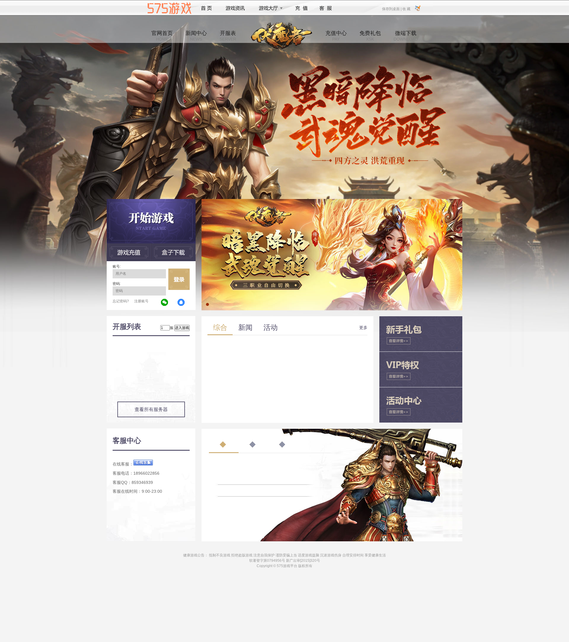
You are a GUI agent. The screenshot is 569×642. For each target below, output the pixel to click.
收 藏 (406, 9)
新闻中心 (196, 35)
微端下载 (406, 35)
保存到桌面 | (392, 9)
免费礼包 (370, 35)
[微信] (165, 302)
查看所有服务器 (151, 409)
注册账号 (141, 301)
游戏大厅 (269, 8)
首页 (206, 8)
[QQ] (181, 302)
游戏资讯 (235, 8)
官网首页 (162, 35)
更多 (363, 327)
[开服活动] (332, 201)
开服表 (228, 35)
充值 (301, 8)
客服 (326, 8)
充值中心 (336, 35)
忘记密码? (121, 301)
